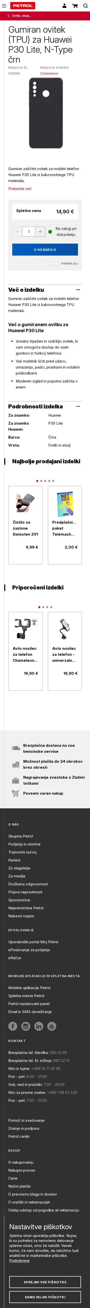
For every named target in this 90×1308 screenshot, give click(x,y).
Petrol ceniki (19, 1136)
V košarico (45, 250)
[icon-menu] (4, 6)
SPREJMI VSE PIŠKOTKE (45, 1282)
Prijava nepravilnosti (25, 892)
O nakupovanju (21, 1162)
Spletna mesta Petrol (26, 995)
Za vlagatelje (19, 868)
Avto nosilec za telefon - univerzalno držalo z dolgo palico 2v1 (64, 654)
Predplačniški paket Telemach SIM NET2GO (65, 528)
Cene (13, 1178)
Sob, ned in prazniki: (25, 1084)
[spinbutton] (28, 232)
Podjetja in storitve (24, 844)
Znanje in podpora (23, 1128)
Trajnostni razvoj (22, 852)
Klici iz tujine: (19, 1068)
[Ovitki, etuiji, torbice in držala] (9, 16)
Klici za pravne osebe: (27, 1092)
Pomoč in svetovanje (26, 1120)
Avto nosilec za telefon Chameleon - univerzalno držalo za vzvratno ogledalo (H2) (25, 654)
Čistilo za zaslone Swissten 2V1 (25, 528)
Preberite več (20, 188)
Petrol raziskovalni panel (29, 1003)
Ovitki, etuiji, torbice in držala (22, 15)
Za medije (17, 876)
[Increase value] (40, 232)
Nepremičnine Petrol (26, 908)
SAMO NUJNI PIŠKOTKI (45, 1297)
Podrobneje (19, 1260)
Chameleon (49, 73)
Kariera (14, 860)
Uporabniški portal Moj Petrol (33, 941)
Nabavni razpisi (21, 916)
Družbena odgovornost (28, 884)
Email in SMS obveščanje (30, 1011)
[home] (22, 5)
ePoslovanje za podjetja (29, 949)
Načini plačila (19, 1186)
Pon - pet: (17, 1076)
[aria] (25, 502)
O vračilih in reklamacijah (29, 1202)
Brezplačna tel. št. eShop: (30, 1060)
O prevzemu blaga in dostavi (32, 1194)
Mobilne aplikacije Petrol (29, 987)
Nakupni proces (21, 1170)
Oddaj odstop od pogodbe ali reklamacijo (43, 1210)
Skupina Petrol (20, 836)
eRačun (14, 957)
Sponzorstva (19, 900)
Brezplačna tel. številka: (28, 1052)
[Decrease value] (17, 232)
